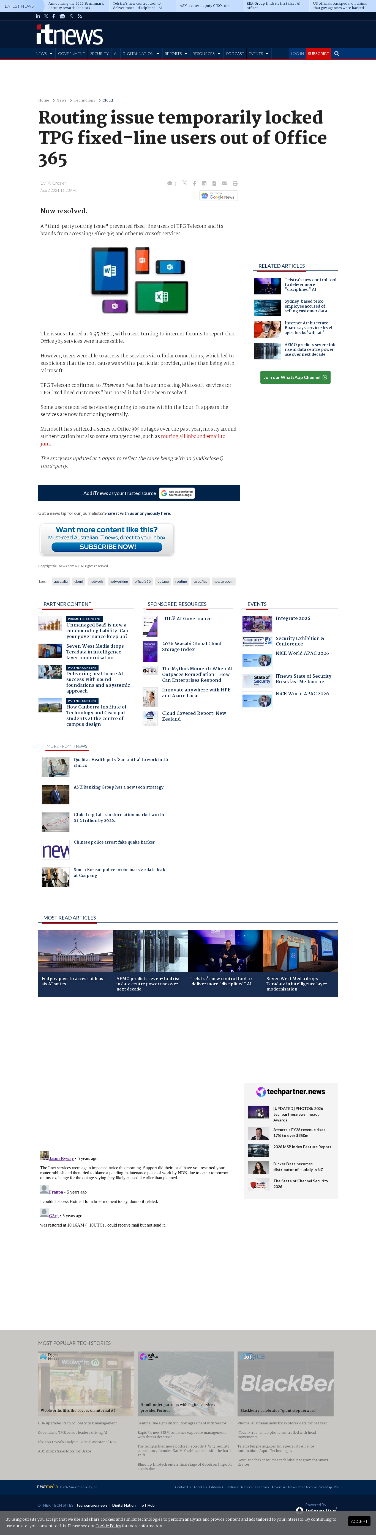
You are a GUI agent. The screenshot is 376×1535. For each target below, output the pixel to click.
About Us (200, 1487)
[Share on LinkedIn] (205, 184)
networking (119, 581)
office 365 (143, 581)
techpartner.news (92, 1505)
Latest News (19, 6)
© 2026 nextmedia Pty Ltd (78, 1487)
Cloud (107, 100)
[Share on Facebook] (195, 184)
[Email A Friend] (225, 184)
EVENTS (256, 53)
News (61, 100)
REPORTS (173, 53)
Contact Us (183, 1487)
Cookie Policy (108, 1526)
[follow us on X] (46, 16)
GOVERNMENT (71, 53)
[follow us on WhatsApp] (71, 16)
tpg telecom (223, 581)
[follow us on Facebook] (53, 16)
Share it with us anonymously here (137, 513)
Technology (84, 100)
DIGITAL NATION (138, 53)
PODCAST (235, 53)
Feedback (262, 1487)
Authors (247, 1487)
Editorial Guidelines (223, 1487)
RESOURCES (203, 53)
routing (181, 581)
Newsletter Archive (302, 1487)
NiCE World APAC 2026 (302, 654)
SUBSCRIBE (318, 53)
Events (256, 604)
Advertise (278, 1487)
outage (163, 581)
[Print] (234, 184)
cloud (78, 581)
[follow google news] (62, 16)
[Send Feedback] (215, 184)
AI (116, 53)
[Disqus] (136, 1074)
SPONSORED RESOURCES (177, 604)
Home (43, 100)
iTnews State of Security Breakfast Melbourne (303, 680)
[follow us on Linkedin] (38, 16)
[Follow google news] (217, 195)
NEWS (41, 53)
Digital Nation (124, 1505)
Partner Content (67, 604)
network (96, 581)
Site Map (325, 1487)
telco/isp (201, 581)
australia (61, 581)
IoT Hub (147, 1505)
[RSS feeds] (80, 16)
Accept (359, 1521)
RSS (336, 1487)
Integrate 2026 (293, 619)
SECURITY (99, 53)
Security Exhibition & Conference (300, 642)
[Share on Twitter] (185, 183)
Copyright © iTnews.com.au (58, 566)
